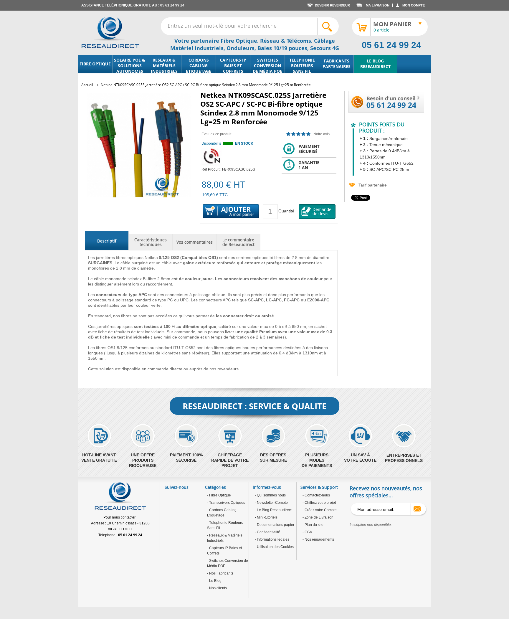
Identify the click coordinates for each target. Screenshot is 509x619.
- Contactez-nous (316, 495)
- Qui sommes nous (270, 495)
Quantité (286, 211)
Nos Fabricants (220, 573)
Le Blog (215, 581)
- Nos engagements (318, 539)
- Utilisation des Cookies (274, 547)
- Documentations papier (274, 525)
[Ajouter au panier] (230, 211)
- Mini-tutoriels (266, 517)
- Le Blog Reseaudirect (273, 510)
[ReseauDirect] (110, 32)
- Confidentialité (267, 532)
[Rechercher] (327, 26)
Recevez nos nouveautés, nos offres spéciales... (386, 492)
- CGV (307, 532)
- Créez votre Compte (320, 510)
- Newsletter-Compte (271, 503)
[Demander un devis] (317, 211)
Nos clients (217, 588)
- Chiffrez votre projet (319, 503)
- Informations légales (272, 539)
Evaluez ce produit (216, 134)
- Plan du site (313, 525)
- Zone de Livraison (318, 517)
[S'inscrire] (417, 508)
